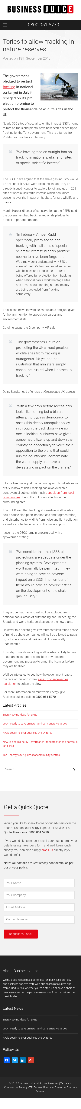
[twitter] (15, 1059)
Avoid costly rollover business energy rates (27, 732)
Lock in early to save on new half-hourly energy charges (35, 723)
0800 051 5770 (43, 24)
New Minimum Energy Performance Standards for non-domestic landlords (40, 743)
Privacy (23, 1087)
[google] (31, 1059)
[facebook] (7, 1059)
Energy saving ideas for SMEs (20, 714)
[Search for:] (40, 769)
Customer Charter (65, 1087)
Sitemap (40, 1091)
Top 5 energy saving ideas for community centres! (31, 754)
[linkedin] (23, 1059)
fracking (9, 87)
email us (47, 850)
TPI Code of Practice (41, 1087)
